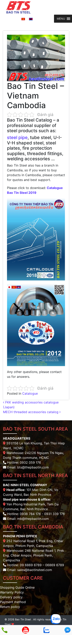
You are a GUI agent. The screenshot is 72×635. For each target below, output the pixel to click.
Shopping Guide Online (17, 587)
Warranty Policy (12, 592)
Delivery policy (11, 597)
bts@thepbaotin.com (33, 467)
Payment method (13, 602)
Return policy (10, 607)
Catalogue (30, 393)
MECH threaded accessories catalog (31, 412)
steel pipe (17, 137)
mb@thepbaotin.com (33, 519)
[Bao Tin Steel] (18, 7)
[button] (61, 19)
